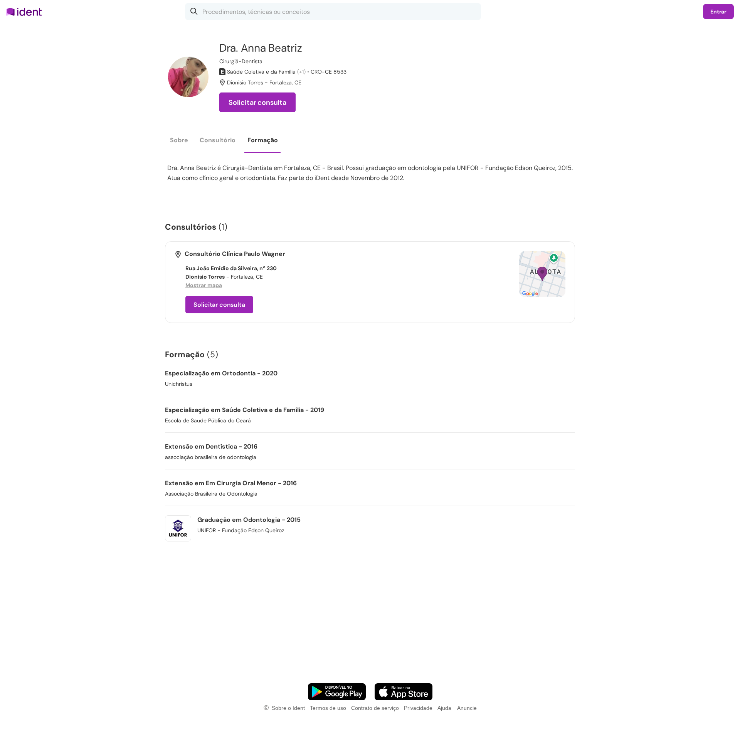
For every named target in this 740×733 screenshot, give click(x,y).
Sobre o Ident (288, 708)
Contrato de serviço (375, 708)
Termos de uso (328, 708)
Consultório (217, 140)
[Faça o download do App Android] (337, 691)
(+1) (301, 71)
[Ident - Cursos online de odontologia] (26, 11)
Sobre (179, 140)
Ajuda (444, 708)
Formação (262, 140)
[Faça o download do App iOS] (403, 691)
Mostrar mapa (203, 285)
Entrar (718, 11)
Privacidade (418, 708)
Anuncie (467, 708)
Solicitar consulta (257, 102)
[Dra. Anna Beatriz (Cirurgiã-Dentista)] (188, 77)
